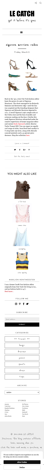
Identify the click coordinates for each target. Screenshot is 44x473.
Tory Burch (25, 414)
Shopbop (7, 410)
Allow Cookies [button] (22, 462)
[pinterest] (20, 304)
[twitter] (27, 304)
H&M (23, 410)
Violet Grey (7, 406)
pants (22, 364)
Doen (23, 416)
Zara (6, 414)
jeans (22, 358)
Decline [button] (22, 467)
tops (22, 376)
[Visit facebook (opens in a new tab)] (20, 150)
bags (22, 345)
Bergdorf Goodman (10, 408)
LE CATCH (22, 13)
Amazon (7, 404)
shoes (22, 370)
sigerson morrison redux (22, 45)
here (27, 135)
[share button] (40, 3)
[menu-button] (22, 32)
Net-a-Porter (25, 406)
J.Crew (6, 412)
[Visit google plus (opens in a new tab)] (24, 150)
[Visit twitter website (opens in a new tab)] (15, 150)
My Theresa (25, 404)
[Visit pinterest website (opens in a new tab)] (9, 63)
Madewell (24, 412)
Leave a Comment (22, 143)
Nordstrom (25, 408)
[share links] (36, 3)
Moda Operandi (19, 124)
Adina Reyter (8, 416)
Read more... (9, 291)
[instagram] (16, 304)
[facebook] (24, 304)
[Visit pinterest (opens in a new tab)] (29, 150)
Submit (22, 324)
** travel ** (22, 339)
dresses (22, 351)
